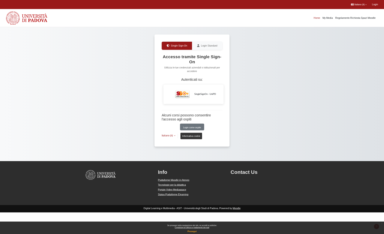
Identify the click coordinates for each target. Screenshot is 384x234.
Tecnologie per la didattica (172, 185)
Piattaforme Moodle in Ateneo (173, 180)
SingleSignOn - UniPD (205, 94)
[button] (358, 4)
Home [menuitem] (317, 18)
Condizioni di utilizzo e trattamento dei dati (192, 227)
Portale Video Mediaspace (172, 189)
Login (375, 4)
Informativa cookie (191, 136)
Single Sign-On (179, 45)
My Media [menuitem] (327, 18)
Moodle (237, 208)
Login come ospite (192, 127)
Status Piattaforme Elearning (173, 194)
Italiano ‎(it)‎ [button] (167, 135)
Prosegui (192, 231)
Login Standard (209, 45)
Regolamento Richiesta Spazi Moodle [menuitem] (355, 18)
